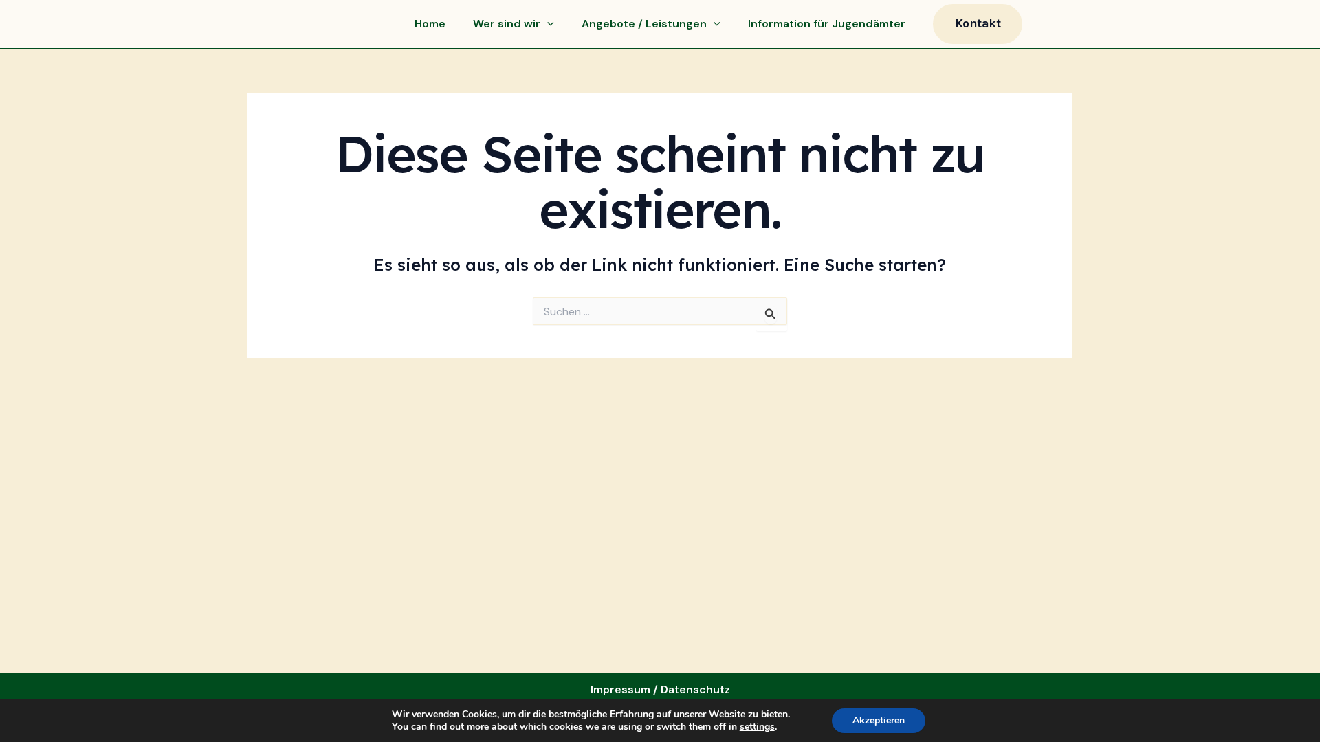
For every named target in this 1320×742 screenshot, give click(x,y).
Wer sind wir (506, 23)
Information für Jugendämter (826, 23)
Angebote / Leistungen (644, 23)
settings (757, 727)
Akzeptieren (878, 720)
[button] (978, 23)
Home (430, 23)
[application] (547, 24)
